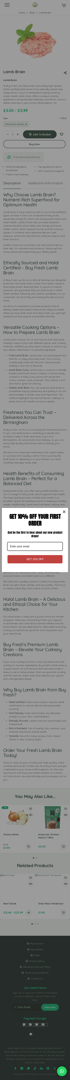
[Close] (64, 512)
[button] (62, 1071)
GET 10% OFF (35, 559)
